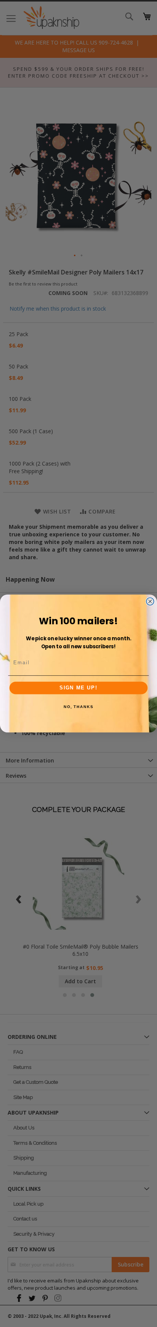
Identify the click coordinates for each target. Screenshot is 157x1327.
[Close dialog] (150, 601)
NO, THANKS (78, 707)
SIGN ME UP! (78, 688)
